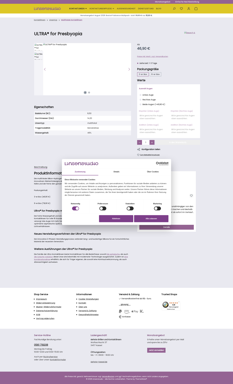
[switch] (102, 208)
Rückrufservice (50, 356)
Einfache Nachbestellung (187, 1)
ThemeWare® (141, 379)
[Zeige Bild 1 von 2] (85, 93)
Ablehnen (116, 219)
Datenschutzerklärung (47, 310)
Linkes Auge (148, 95)
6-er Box (155, 74)
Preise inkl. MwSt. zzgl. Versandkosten (152, 56)
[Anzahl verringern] (139, 142)
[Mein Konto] (189, 8)
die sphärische (113, 254)
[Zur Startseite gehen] (47, 8)
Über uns (83, 306)
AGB (38, 314)
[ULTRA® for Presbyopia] (87, 69)
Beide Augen (153, 104)
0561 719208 (41, 344)
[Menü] (178, 302)
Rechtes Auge (149, 99)
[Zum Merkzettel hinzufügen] (191, 195)
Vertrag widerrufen (45, 318)
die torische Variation (43, 257)
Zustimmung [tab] (80, 172)
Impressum (41, 299)
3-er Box (143, 74)
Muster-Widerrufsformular (48, 306)
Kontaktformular (58, 359)
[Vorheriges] (45, 69)
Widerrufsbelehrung (45, 303)
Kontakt (82, 303)
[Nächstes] (129, 69)
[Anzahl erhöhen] (152, 142)
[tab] (40, 167)
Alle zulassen (151, 219)
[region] (82, 69)
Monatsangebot (162, 1)
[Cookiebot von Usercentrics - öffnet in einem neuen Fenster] (157, 164)
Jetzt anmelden (156, 350)
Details (166, 227)
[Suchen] (174, 8)
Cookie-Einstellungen (89, 299)
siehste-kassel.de (99, 361)
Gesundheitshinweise (89, 314)
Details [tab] (117, 172)
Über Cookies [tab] (153, 172)
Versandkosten (108, 376)
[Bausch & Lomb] (191, 34)
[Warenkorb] (196, 8)
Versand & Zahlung (87, 310)
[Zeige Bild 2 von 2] (89, 93)
